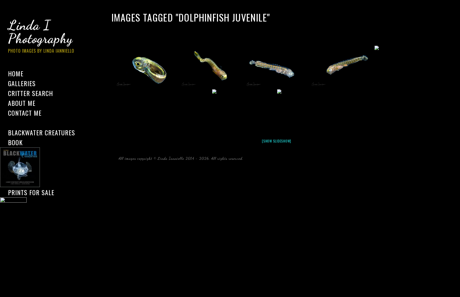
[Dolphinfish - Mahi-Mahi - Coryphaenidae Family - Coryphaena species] (147, 67)
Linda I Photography (41, 35)
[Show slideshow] (276, 141)
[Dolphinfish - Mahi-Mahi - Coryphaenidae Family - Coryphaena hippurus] (212, 67)
